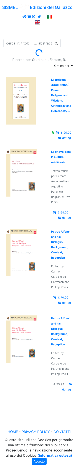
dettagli (67, 137)
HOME (13, 432)
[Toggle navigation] (9, 31)
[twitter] (39, 16)
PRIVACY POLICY (36, 432)
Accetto (39, 461)
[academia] (44, 16)
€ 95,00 (65, 132)
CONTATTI (62, 432)
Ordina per (62, 65)
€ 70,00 (63, 297)
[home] (24, 16)
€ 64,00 (63, 212)
